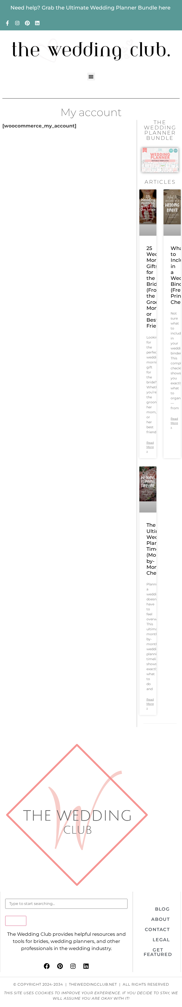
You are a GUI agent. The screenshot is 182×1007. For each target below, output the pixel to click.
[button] (91, 76)
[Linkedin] (37, 23)
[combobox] (66, 904)
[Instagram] (17, 23)
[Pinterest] (27, 23)
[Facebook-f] (7, 23)
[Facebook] (47, 966)
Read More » (150, 447)
